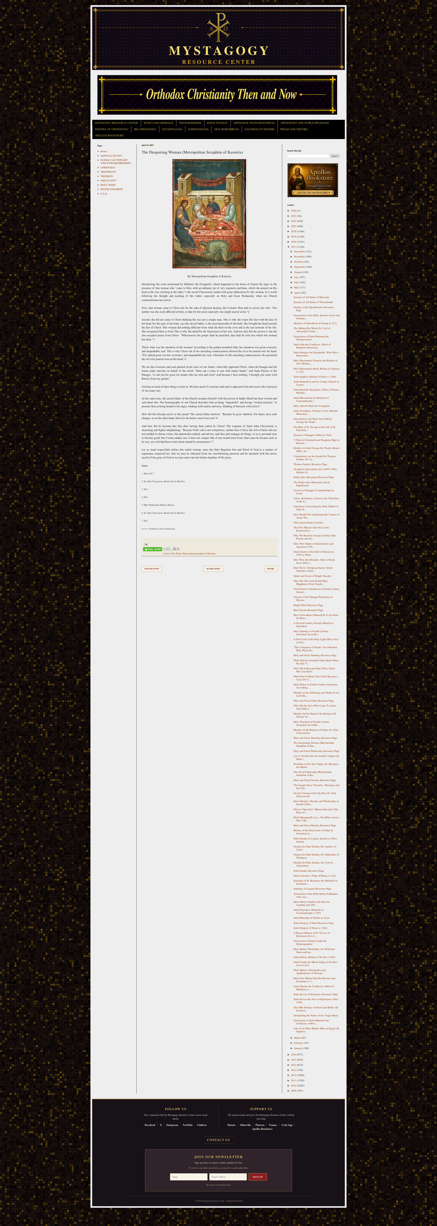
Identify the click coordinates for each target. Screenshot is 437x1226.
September (300, 266)
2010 (294, 1085)
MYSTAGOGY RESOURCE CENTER (116, 123)
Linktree (202, 1125)
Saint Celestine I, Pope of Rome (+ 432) (315, 875)
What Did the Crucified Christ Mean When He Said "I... (316, 662)
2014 (294, 1064)
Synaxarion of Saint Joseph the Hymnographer (310, 942)
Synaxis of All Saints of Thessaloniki (313, 302)
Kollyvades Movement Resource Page (314, 477)
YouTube (188, 1125)
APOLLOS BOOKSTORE (109, 135)
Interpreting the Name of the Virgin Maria (316, 1015)
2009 (294, 1090)
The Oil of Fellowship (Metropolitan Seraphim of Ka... (313, 773)
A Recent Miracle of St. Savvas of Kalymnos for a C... (312, 934)
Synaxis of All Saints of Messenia (311, 297)
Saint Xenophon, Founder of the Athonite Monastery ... (316, 412)
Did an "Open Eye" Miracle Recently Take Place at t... (316, 810)
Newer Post (151, 568)
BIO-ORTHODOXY (145, 129)
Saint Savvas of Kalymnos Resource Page (316, 994)
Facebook (150, 1125)
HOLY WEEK (108, 184)
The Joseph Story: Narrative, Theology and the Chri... (316, 786)
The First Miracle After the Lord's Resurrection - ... (311, 529)
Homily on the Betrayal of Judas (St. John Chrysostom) (316, 731)
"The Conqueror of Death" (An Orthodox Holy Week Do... (315, 648)
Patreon (260, 1125)
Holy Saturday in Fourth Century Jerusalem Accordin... (311, 632)
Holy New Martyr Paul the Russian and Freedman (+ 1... (314, 979)
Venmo (273, 1125)
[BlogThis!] (168, 549)
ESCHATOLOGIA (172, 129)
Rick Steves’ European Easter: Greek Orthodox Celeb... (313, 569)
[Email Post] (145, 544)
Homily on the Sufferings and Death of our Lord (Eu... (316, 694)
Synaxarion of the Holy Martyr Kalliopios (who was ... (316, 895)
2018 (294, 241)
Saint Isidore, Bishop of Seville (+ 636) (314, 957)
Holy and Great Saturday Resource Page (315, 655)
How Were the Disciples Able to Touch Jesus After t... (314, 561)
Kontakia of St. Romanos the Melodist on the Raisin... (315, 882)
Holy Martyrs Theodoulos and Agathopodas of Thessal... (310, 971)
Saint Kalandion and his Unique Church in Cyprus (316, 383)
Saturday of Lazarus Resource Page (312, 888)
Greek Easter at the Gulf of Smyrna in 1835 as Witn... (314, 553)
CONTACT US (218, 1140)
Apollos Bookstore (262, 1129)
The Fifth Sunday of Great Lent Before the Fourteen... (316, 1009)
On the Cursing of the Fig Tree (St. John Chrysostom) (315, 794)
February (299, 1042)
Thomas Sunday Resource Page (310, 464)
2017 (294, 246)
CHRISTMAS (108, 167)
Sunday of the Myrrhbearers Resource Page (314, 308)
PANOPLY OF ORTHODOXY (111, 129)
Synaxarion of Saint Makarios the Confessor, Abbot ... (311, 1022)
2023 (294, 216)
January (298, 1048)
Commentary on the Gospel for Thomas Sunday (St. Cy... (315, 457)
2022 (294, 221)
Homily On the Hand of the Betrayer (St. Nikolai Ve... (315, 715)
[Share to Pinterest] (178, 549)
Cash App (286, 1125)
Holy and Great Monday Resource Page (315, 825)
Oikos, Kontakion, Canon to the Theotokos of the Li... (317, 499)
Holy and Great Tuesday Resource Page (315, 780)
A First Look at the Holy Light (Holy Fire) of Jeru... (316, 640)
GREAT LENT (108, 180)
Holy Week (176, 553)
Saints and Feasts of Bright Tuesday (313, 576)
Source (144, 529)
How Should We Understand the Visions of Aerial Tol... (316, 516)
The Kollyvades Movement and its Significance (312, 483)
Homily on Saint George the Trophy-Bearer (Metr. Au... (317, 449)
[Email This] (165, 549)
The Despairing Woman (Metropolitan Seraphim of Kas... (314, 744)
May (297, 287)
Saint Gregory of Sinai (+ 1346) (310, 927)
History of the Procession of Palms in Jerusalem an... (313, 831)
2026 (294, 210)
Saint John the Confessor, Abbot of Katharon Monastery (312, 346)
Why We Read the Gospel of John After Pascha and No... (315, 537)
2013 (294, 1070)
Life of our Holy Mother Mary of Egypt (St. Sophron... (317, 1030)
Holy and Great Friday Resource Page (314, 700)
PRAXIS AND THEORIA (294, 129)
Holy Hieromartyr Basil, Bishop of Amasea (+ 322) (317, 370)
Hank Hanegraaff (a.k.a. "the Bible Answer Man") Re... (316, 819)
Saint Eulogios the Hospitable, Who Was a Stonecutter (316, 354)
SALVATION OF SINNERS (259, 129)
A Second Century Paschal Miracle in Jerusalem (313, 624)
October (298, 261)
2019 (294, 236)
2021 (294, 226)
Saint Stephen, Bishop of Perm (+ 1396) (315, 376)
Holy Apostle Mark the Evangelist (312, 405)
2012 (294, 1075)
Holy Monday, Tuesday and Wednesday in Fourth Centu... (316, 802)
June (297, 282)
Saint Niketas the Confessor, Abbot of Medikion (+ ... (314, 987)
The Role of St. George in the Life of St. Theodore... (315, 428)
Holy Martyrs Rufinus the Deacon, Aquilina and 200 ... (312, 903)
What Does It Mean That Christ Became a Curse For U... (316, 678)
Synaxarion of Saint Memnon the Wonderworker (311, 338)
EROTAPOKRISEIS (190, 123)
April (297, 292)
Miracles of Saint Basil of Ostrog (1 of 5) (315, 323)
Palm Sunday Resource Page (309, 870)
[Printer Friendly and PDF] (152, 549)
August (298, 272)
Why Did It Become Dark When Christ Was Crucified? (314, 670)
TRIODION (107, 176)
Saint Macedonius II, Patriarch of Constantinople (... (311, 399)
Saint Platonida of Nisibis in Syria (311, 917)
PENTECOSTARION (112, 189)
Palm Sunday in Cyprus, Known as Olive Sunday (315, 840)
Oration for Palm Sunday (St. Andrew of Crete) (315, 848)
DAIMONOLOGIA (198, 129)
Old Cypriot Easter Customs (308, 522)
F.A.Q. (104, 193)
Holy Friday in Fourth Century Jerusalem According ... (315, 686)
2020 (294, 231)
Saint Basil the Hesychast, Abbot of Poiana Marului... (316, 391)
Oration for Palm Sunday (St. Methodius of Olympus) (316, 856)
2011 (294, 1080)
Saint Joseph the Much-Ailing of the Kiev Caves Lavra (316, 963)
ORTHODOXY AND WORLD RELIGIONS (305, 123)
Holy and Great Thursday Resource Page (315, 737)
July (296, 277)
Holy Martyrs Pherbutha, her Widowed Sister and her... (314, 950)
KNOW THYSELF (217, 123)
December (300, 251)
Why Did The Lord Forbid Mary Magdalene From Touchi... (311, 582)
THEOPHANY (108, 171)
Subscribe (245, 1125)
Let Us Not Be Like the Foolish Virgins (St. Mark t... (317, 757)
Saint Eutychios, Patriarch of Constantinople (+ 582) (309, 911)
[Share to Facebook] (174, 549)
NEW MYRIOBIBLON (226, 129)
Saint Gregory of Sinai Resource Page (314, 923)
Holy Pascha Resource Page (308, 610)
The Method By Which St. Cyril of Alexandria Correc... (312, 329)
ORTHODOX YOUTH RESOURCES (254, 123)
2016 (294, 1054)
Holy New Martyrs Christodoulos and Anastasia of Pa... (314, 545)
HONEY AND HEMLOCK (158, 123)
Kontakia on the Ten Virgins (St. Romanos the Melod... (316, 765)
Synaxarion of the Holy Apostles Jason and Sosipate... (317, 316)
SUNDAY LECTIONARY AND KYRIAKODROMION (116, 161)
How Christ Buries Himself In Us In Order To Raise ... (316, 616)
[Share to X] (171, 549)
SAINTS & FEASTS (111, 155)
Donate (232, 1125)
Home (270, 568)
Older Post (213, 568)
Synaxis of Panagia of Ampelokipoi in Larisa (314, 491)
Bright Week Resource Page (308, 605)
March (298, 1037)
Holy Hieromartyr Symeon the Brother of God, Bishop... (315, 362)
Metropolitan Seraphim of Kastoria (199, 553)
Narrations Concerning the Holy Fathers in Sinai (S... (316, 507)
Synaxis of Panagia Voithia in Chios (313, 435)
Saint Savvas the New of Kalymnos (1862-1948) (316, 1000)
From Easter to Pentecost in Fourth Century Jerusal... (317, 590)
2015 (294, 1059)
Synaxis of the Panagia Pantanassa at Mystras (313, 598)
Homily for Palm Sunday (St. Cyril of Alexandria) (313, 864)
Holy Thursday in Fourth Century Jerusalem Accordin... (311, 723)
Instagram (172, 1125)
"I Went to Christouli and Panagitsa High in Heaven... (317, 441)
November (300, 256)
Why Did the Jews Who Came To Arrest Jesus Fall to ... (315, 707)
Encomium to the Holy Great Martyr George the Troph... (313, 420)
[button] (9, 1210)
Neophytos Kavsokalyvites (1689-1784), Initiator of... (315, 470)
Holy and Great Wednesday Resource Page (316, 751)
